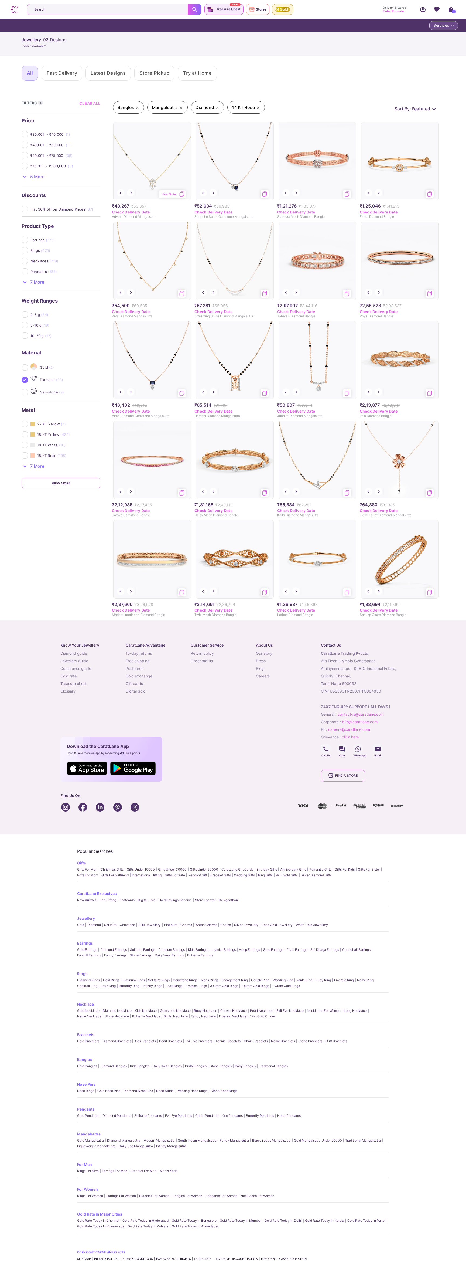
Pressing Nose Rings (192, 1091)
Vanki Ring (304, 980)
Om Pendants (232, 1116)
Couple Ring (260, 980)
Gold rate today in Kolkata (148, 1226)
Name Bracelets (283, 1041)
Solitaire (110, 925)
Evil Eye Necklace (290, 1011)
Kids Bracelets (145, 1041)
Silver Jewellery (246, 925)
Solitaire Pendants (148, 1116)
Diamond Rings (88, 980)
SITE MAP (84, 1259)
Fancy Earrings (115, 955)
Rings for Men (88, 1171)
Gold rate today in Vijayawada (100, 1226)
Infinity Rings (152, 986)
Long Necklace (355, 1011)
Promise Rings (196, 986)
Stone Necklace (117, 1016)
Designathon (228, 900)
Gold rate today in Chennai (98, 1221)
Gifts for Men (87, 869)
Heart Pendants (289, 1116)
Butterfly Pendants (260, 1116)
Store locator (205, 900)
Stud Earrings (273, 950)
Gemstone (127, 925)
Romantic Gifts (320, 869)
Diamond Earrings (113, 950)
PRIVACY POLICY (106, 1259)
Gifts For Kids (345, 869)
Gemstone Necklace (175, 1011)
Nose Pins (86, 1084)
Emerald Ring (344, 980)
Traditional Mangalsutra (363, 1140)
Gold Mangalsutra (90, 1140)
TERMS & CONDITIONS (137, 1259)
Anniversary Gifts (293, 869)
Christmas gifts (112, 869)
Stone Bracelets (310, 1041)
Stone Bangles (221, 1066)
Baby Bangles (245, 1066)
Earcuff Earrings (89, 955)
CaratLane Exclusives (97, 893)
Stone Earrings (141, 955)
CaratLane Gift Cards (237, 869)
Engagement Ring (234, 980)
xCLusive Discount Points (237, 1259)
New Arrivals (86, 900)
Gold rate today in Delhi (283, 1221)
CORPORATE (203, 1259)
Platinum (170, 925)
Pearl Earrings (296, 950)
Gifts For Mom (87, 875)
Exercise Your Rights (173, 1259)
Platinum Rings (133, 980)
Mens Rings (209, 980)
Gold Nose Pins (108, 1091)
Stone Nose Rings (224, 1091)
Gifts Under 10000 (141, 869)
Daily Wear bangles (167, 1066)
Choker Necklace (233, 1011)
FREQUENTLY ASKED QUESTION (284, 1259)
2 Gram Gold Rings (255, 986)
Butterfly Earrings (200, 955)
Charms (186, 925)
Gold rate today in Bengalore (194, 1221)
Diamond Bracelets (116, 1041)
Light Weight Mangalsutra (96, 1146)
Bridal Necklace (176, 1016)
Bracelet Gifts (220, 875)
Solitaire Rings (159, 980)
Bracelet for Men (143, 1171)
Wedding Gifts (244, 875)
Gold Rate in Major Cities (99, 1214)
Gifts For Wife (175, 875)
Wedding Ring (283, 980)
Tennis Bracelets (228, 1041)
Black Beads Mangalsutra (271, 1140)
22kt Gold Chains (263, 1016)
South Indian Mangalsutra (197, 1140)
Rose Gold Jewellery (277, 925)
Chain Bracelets (256, 1041)
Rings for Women (90, 1196)
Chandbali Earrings (356, 950)
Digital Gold (146, 900)
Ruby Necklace (205, 1011)
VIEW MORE (61, 483)
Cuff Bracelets (336, 1041)
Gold (80, 925)
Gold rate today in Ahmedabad (195, 1226)
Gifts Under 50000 (204, 869)
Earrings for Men (114, 1171)
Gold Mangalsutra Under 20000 (318, 1140)
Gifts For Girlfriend (115, 875)
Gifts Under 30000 (172, 869)
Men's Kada (168, 1171)
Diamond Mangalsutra (123, 1140)
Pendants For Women (221, 1196)
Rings (82, 973)
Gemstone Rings (185, 980)
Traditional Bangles (273, 1066)
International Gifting (147, 875)
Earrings (85, 943)
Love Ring (108, 986)
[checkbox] (65, 134)
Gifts (81, 863)
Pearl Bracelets (170, 1041)
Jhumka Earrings (223, 950)
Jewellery (86, 918)
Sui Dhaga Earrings (324, 950)
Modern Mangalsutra (159, 1140)
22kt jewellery (149, 925)
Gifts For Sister (369, 869)
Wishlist (437, 9)
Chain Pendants (207, 1116)
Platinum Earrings (172, 950)
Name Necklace (89, 1016)
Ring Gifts (265, 875)
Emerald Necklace (232, 1016)
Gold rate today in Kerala (324, 1221)
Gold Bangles (87, 1066)
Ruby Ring (323, 980)
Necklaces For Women (324, 1011)
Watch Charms (206, 925)
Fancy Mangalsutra (234, 1140)
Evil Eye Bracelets (198, 1041)
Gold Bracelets (88, 1041)
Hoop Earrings (249, 950)
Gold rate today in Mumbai (240, 1221)
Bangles (84, 1059)
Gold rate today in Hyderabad (145, 1221)
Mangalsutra (89, 1134)
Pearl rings (173, 986)
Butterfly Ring (129, 986)
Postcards (127, 900)
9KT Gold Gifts (287, 875)
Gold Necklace (88, 1011)
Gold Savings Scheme (175, 900)
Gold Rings (111, 980)
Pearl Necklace (261, 1011)
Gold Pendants (88, 1116)
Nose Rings (85, 1091)
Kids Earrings (197, 950)
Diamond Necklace (117, 1011)
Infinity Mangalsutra (171, 1146)
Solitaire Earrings (142, 950)
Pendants (86, 1109)
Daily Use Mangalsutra (136, 1146)
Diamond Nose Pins (138, 1091)
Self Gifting (108, 900)
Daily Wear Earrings (169, 955)
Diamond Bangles (113, 1066)
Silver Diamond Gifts (316, 875)
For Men (84, 1164)
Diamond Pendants (116, 1116)
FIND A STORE (346, 775)
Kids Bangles (139, 1066)
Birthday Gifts (266, 869)
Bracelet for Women (154, 1196)
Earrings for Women (121, 1196)
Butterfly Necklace (146, 1016)
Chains (225, 925)
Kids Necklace (146, 1011)
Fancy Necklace (203, 1016)
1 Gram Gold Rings (286, 986)
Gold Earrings (87, 950)
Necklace (85, 1004)
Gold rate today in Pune (366, 1221)
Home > (27, 45)
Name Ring (365, 980)
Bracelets (85, 1034)
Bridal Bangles (196, 1066)
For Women (87, 1189)
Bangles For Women (187, 1196)
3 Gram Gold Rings (224, 986)
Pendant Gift (197, 875)
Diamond (94, 925)
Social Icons (326, 749)
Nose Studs (164, 1091)
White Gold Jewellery (312, 925)
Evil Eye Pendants (178, 1116)
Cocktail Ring (87, 986)
